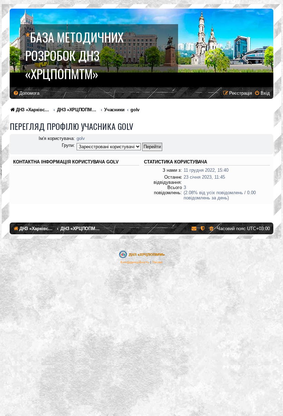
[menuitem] (26, 93)
